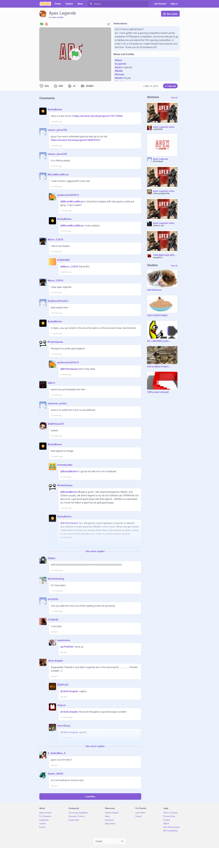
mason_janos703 (57, 130)
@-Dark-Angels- (69, 691)
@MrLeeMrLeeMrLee (72, 201)
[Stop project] (46, 24)
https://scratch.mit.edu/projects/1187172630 (97, 116)
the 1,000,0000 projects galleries (159, 341)
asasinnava (63, 640)
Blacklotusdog (56, 578)
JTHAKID (53, 619)
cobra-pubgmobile (161, 193)
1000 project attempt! (158, 392)
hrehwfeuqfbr (64, 464)
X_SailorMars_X (57, 753)
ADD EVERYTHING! (157, 315)
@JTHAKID (66, 646)
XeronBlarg (63, 725)
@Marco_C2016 (69, 266)
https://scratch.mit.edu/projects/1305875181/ (75, 140)
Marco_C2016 (55, 239)
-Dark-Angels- (55, 660)
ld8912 (51, 383)
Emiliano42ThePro (58, 301)
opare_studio (57, 17)
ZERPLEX (63, 684)
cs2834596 (157, 129)
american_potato (57, 403)
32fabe (51, 558)
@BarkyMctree (68, 471)
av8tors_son (158, 225)
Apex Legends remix (163, 127)
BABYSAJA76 (56, 423)
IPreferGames (55, 342)
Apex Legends (160, 159)
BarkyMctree (55, 109)
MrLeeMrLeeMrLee (58, 174)
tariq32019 (157, 257)
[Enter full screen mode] (108, 24)
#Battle (119, 70)
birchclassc (158, 161)
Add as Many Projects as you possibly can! (159, 366)
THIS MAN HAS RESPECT (165, 255)
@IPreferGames (69, 369)
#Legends (120, 63)
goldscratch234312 (68, 195)
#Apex (118, 60)
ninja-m (61, 705)
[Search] (91, 4)
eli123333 (53, 599)
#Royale (119, 74)
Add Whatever (154, 290)
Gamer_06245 (55, 773)
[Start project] (41, 24)
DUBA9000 (63, 260)
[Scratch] (45, 3)
